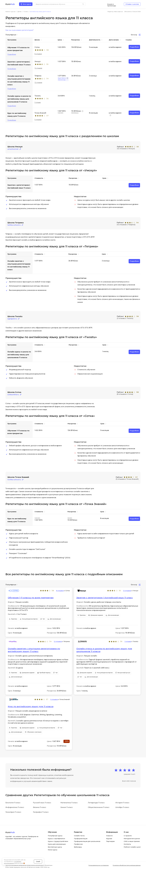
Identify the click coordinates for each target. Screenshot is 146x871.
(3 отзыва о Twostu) (125, 318)
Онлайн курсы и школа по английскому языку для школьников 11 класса (104, 650)
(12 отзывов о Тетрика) (126, 225)
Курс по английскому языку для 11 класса (30, 706)
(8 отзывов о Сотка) (125, 394)
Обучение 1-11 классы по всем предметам (31, 597)
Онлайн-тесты (79, 836)
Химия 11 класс (66, 807)
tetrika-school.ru (14, 225)
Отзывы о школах (132, 4)
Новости (109, 836)
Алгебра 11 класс (122, 807)
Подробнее (11, 54)
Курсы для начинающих (57, 844)
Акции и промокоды (111, 4)
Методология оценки (132, 838)
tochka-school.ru (14, 480)
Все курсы (27, 4)
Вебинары (78, 847)
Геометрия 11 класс (13, 812)
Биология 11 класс (12, 803)
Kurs (10, 4)
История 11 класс (122, 803)
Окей (38, 861)
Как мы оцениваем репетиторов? (19, 30)
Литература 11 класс (96, 803)
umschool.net (12, 149)
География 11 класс (41, 812)
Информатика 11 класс (14, 807)
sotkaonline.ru (13, 395)
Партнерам (110, 841)
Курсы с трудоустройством (58, 841)
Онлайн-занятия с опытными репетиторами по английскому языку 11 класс (34, 650)
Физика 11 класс (39, 807)
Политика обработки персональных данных (127, 865)
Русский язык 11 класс (42, 803)
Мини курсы (52, 850)
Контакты (127, 844)
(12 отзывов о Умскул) (126, 149)
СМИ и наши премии (132, 841)
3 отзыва (38, 102)
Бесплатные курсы (55, 847)
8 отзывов (38, 54)
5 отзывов (38, 120)
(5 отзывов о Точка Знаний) (127, 479)
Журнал (109, 838)
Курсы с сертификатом (56, 838)
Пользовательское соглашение (98, 865)
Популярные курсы (55, 836)
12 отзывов (38, 68)
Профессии (78, 844)
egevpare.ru (12, 319)
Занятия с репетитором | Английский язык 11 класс (104, 597)
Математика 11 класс (69, 803)
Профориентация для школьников (87, 841)
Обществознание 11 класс (98, 807)
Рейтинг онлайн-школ (132, 847)
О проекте (128, 836)
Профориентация (80, 838)
